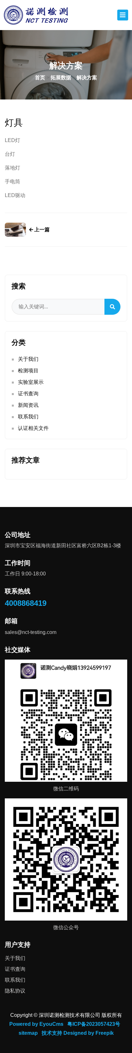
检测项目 (28, 370)
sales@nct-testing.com (30, 632)
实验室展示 (31, 382)
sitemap (28, 1033)
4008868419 (25, 603)
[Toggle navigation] (122, 15)
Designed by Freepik (88, 1033)
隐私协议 (15, 991)
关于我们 (28, 359)
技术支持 (52, 1033)
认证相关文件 (33, 428)
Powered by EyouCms (36, 1024)
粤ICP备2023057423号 (93, 1024)
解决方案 (87, 77)
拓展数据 (61, 77)
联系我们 (28, 416)
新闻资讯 (28, 405)
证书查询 (28, 393)
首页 (40, 77)
